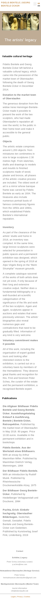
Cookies (27, 596)
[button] (35, 4)
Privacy (20, 596)
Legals (13, 596)
